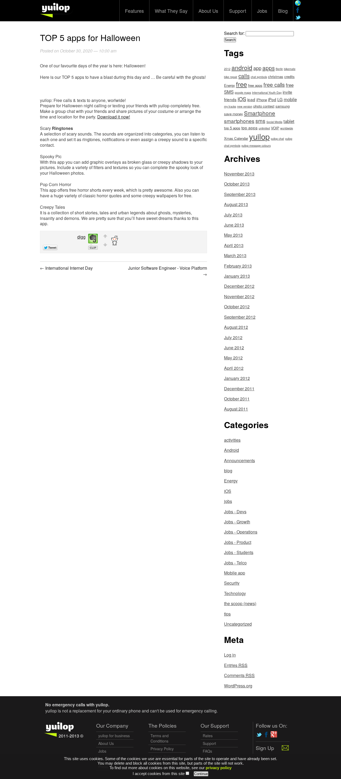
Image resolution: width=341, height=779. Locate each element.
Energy (229, 85)
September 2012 (239, 317)
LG (280, 99)
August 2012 (236, 327)
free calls (274, 84)
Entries (235, 665)
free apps (255, 85)
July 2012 (233, 337)
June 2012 (234, 348)
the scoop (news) (240, 603)
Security (231, 583)
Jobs (262, 10)
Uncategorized (238, 624)
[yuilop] (56, 9)
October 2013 (237, 184)
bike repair (230, 77)
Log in (230, 655)
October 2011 (237, 399)
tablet (288, 121)
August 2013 (236, 204)
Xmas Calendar (236, 138)
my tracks (230, 106)
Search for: (234, 33)
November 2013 (239, 174)
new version (244, 106)
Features (134, 10)
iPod (272, 99)
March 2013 (235, 255)
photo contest (263, 106)
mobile (290, 99)
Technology (235, 593)
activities (232, 440)
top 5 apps (232, 127)
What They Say (171, 10)
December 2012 (239, 286)
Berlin (279, 69)
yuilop (259, 136)
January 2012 (237, 378)
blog (228, 471)
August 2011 (236, 409)
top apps (249, 127)
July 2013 (233, 215)
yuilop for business (114, 735)
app (257, 67)
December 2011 (239, 389)
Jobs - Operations (240, 532)
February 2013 (238, 266)
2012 (227, 69)
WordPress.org (238, 686)
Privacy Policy (162, 748)
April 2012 (233, 368)
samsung (282, 106)
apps (268, 68)
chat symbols (259, 77)
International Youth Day (267, 93)
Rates (208, 735)
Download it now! (113, 117)
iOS (242, 99)
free (241, 84)
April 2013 (233, 245)
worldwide (286, 128)
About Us (208, 10)
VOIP (275, 127)
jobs (228, 501)
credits (289, 76)
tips (227, 614)
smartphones (239, 120)
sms (260, 121)
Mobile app (234, 573)
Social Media (274, 122)
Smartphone (259, 113)
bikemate (289, 69)
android (242, 67)
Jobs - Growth (237, 522)
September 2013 (239, 194)
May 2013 (233, 235)
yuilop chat (277, 139)
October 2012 (237, 307)
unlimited (264, 128)
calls (244, 76)
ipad (251, 99)
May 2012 (233, 358)
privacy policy (219, 767)
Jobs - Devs (235, 512)
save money (233, 113)
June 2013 (234, 225)
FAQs (207, 751)
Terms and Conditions (160, 738)
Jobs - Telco (235, 563)
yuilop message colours (256, 145)
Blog (283, 10)
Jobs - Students (238, 552)
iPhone (261, 99)
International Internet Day (66, 268)
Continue (201, 774)
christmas (275, 76)
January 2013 (237, 276)
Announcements (239, 460)
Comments (239, 675)
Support (237, 10)
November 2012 (239, 296)
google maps (243, 93)
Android (231, 450)
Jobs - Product (237, 542)
